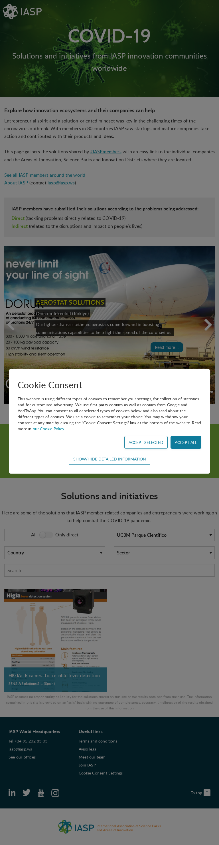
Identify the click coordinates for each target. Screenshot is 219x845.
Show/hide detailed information (109, 459)
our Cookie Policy (48, 428)
